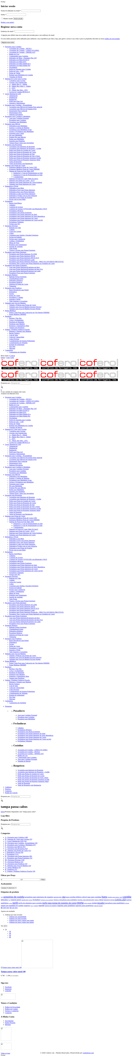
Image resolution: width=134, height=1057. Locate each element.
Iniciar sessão (18, 18)
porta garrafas (88, 903)
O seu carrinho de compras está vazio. (13, 392)
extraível (30, 899)
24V (2, 897)
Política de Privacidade (12, 1007)
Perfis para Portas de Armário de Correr (31, 774)
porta (80, 902)
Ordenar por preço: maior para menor (21, 922)
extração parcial (16, 900)
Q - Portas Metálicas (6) (13, 867)
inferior (97, 900)
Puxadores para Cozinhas (26, 717)
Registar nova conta (8, 42)
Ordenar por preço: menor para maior (21, 920)
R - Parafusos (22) (11, 869)
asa (64, 896)
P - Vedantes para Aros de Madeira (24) (18, 866)
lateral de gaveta (109, 900)
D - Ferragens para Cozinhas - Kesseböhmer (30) (21, 843)
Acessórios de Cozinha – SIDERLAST (31, 754)
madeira (128, 900)
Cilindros (21, 728)
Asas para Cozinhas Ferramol (27, 715)
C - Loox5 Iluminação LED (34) (16, 841)
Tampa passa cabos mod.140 (13, 971)
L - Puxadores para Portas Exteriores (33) (18, 858)
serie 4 (32, 905)
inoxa (101, 900)
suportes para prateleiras (84, 906)
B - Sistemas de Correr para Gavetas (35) (18, 839)
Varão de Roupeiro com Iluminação (29, 785)
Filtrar (43, 879)
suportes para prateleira (66, 905)
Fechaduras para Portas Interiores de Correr (32, 737)
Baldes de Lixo (23, 755)
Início (3, 812)
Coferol (12, 356)
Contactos (8, 1013)
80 (10, 937)
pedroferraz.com (88, 1053)
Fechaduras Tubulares (25, 741)
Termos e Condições (12, 1011)
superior (36, 905)
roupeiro (27, 906)
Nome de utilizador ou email (11, 11)
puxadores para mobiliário (115, 903)
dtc (9, 899)
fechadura (36, 900)
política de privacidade (112, 39)
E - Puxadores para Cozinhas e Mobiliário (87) (20, 845)
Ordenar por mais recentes (17, 918)
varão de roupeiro (98, 905)
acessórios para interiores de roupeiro (39, 897)
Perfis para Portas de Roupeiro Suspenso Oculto (33, 779)
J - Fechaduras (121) (12, 854)
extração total (24, 900)
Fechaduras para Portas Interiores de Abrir (31, 733)
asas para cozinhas (94, 897)
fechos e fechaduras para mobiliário (65, 900)
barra (104, 896)
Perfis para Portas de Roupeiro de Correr (31, 776)
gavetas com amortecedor (85, 900)
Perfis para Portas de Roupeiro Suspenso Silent (33, 781)
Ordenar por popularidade (17, 917)
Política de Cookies (11, 1009)
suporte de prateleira (51, 905)
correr (120, 897)
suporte (41, 905)
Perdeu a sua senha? (7, 22)
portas (94, 903)
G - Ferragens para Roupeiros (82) (16, 849)
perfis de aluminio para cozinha (30, 903)
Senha (3, 15)
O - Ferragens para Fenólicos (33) (16, 864)
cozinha (127, 896)
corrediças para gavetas (113, 897)
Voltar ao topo (5, 1053)
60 (10, 935)
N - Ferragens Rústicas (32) (14, 862)
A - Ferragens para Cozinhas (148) (16, 837)
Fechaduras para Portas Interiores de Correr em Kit (34, 739)
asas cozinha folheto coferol (76, 897)
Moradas (8, 1024)
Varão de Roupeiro (24, 783)
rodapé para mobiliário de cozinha (12, 905)
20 (10, 931)
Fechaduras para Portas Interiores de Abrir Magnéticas (35, 735)
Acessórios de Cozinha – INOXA (29, 752)
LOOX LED (120, 899)
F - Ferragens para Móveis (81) (15, 847)
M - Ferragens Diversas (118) (14, 860)
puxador (101, 903)
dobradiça (4, 900)
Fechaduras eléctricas (25, 730)
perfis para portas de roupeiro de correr (59, 903)
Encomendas (9, 1021)
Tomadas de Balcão (24, 761)
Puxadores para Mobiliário (26, 719)
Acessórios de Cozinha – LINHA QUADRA (33, 750)
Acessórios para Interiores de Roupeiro (30, 770)
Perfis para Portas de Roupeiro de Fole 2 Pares (33, 778)
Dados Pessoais (10, 1023)
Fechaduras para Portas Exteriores (29, 732)
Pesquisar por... (6, 383)
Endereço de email (7, 31)
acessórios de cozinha (13, 896)
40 (10, 933)
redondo (127, 903)
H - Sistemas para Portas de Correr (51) (18, 850)
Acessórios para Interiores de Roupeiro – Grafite (34, 772)
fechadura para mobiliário (47, 899)
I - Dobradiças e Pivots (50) (14, 852)
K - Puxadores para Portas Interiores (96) (18, 856)
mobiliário (5, 903)
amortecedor (58, 897)
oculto (10, 903)
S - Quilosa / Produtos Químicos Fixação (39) (20, 871)
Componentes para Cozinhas (27, 757)
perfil (15, 902)
